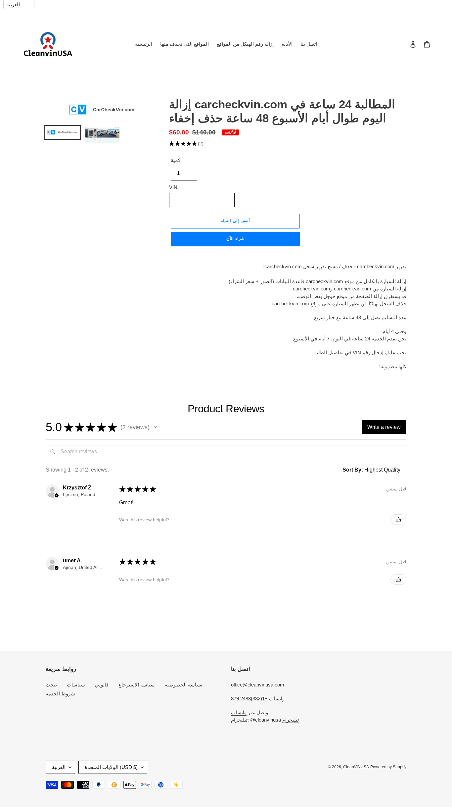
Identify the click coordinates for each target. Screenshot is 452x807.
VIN (173, 187)
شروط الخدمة (60, 693)
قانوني (102, 684)
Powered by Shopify (388, 767)
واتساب (239, 712)
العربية (59, 767)
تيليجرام (290, 720)
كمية (175, 160)
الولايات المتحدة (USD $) (111, 767)
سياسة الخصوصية (184, 684)
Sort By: (352, 470)
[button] (155, 427)
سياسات (76, 684)
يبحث (51, 684)
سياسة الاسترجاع (136, 684)
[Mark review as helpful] (398, 519)
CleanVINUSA (356, 767)
